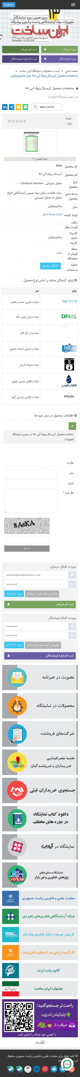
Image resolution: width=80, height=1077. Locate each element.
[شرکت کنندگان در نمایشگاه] (40, 735)
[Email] (18, 107)
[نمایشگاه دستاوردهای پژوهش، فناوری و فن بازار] (40, 876)
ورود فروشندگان (67, 59)
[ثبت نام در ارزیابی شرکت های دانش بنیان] (40, 954)
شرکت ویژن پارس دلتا (27, 317)
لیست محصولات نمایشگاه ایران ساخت (39, 71)
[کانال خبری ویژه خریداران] (53, 1069)
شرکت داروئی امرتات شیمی (24, 349)
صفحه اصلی (71, 71)
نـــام (71, 473)
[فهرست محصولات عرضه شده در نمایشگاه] (40, 707)
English (8, 5)
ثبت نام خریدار (29, 49)
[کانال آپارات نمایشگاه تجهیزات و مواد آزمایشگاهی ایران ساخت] (40, 848)
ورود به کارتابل (14, 593)
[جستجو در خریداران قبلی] (40, 792)
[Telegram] (11, 107)
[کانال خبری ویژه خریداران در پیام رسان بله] (18, 1069)
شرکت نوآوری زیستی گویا (25, 397)
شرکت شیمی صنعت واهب (25, 302)
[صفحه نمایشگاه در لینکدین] (35, 1069)
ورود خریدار (69, 49)
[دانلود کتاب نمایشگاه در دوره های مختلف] (40, 820)
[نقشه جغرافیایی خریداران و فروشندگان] (40, 764)
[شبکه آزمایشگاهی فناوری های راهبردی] (40, 918)
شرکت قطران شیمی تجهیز (25, 381)
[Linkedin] (4, 107)
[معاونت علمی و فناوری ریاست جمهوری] (27, 1069)
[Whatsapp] (25, 107)
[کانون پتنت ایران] (40, 972)
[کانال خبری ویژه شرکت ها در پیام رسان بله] (9, 1069)
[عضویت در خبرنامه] (40, 679)
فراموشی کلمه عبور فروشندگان (43, 645)
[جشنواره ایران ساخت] (40, 990)
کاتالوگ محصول (50, 266)
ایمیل (71, 483)
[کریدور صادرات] (40, 936)
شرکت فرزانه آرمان (52, 214)
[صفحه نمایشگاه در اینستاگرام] (44, 1069)
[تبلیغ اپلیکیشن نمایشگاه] (40, 1019)
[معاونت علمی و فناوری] (40, 900)
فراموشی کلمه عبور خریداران (42, 594)
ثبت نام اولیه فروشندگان (24, 59)
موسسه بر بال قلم (30, 333)
